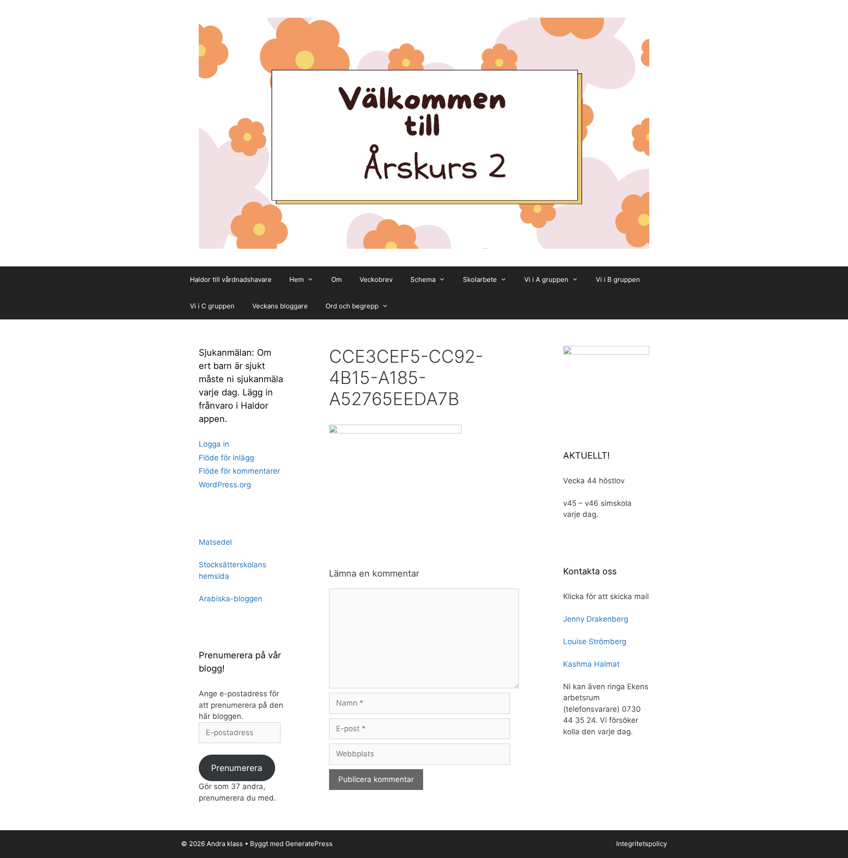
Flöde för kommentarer (239, 471)
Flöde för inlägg (226, 457)
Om (336, 279)
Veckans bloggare (280, 306)
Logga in (214, 444)
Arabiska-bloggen (230, 598)
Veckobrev (376, 279)
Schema (422, 279)
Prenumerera (236, 768)
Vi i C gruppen (212, 306)
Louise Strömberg (594, 641)
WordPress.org (225, 484)
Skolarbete (480, 279)
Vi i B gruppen (618, 279)
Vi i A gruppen (546, 279)
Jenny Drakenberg (595, 619)
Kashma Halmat (591, 664)
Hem (296, 279)
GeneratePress (309, 843)
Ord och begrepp (352, 306)
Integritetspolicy (641, 843)
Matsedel (215, 542)
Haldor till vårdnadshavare (231, 279)
